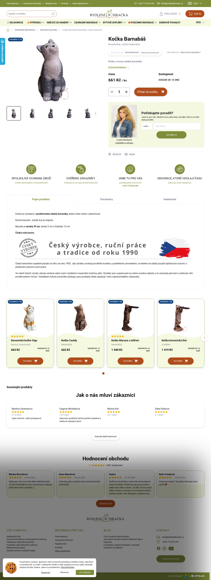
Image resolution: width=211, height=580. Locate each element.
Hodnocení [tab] (170, 199)
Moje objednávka (80, 3)
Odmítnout (64, 572)
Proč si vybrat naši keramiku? (117, 536)
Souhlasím (86, 572)
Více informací (67, 567)
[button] (103, 373)
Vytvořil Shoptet (175, 576)
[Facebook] (158, 548)
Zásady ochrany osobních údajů (21, 550)
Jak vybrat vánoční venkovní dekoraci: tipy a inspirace (123, 540)
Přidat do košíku (147, 92)
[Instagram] (164, 548)
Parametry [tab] (106, 199)
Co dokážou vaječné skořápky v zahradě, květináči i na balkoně (122, 546)
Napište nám (51, 3)
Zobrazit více (105, 503)
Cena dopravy (13, 3)
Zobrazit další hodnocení (105, 436)
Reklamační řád (13, 536)
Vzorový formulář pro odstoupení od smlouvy (27, 539)
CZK (195, 3)
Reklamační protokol (16, 548)
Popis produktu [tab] (41, 199)
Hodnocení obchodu (32, 3)
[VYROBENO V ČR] (30, 317)
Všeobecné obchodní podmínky (20, 542)
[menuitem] (16, 22)
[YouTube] (171, 548)
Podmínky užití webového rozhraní (22, 545)
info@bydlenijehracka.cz (173, 537)
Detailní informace (117, 67)
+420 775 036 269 (170, 542)
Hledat (53, 14)
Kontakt (64, 3)
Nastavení (45, 572)
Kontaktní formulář (170, 559)
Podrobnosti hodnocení (150, 53)
